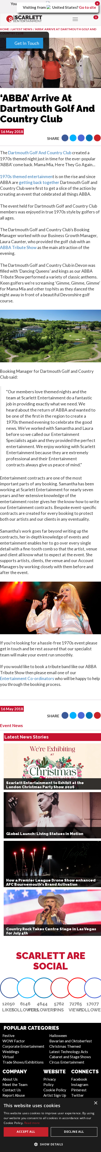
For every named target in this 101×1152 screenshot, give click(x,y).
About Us (10, 1079)
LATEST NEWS (22, 29)
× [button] (95, 1103)
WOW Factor (13, 1041)
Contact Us (11, 1090)
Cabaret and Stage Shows (70, 1057)
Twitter (77, 1095)
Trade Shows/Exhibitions (23, 1062)
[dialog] (50, 1125)
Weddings (10, 1051)
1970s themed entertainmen (26, 176)
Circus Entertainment (66, 1062)
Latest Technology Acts (68, 1051)
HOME (4, 29)
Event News (11, 725)
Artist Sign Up (54, 1095)
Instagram (79, 1084)
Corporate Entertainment (23, 1046)
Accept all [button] (26, 1132)
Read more (32, 1123)
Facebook (79, 1079)
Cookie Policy (54, 1090)
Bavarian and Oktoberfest (70, 1041)
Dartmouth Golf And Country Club (39, 152)
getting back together (39, 182)
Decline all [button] (74, 1132)
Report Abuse (13, 1095)
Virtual (8, 1057)
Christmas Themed (65, 1046)
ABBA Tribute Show (18, 247)
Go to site (87, 7)
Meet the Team (14, 1084)
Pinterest (79, 1090)
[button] (65, 138)
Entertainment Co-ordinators (27, 678)
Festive (8, 1035)
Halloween (58, 1035)
